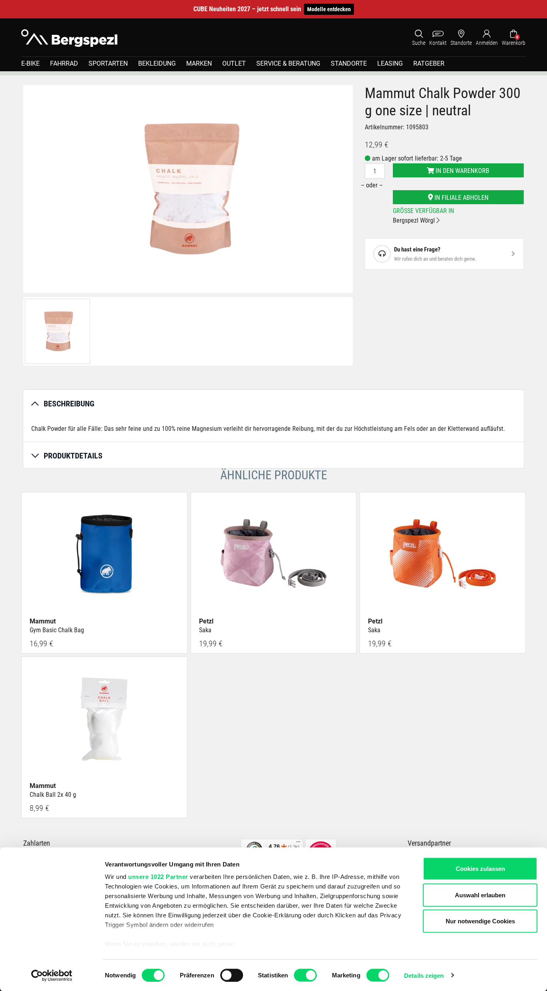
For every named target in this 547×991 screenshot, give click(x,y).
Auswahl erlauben (480, 894)
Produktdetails (73, 455)
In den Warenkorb (461, 171)
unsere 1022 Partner (158, 876)
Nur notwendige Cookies (480, 921)
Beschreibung (69, 403)
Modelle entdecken (329, 9)
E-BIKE (30, 63)
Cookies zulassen (480, 868)
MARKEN (199, 63)
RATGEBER (428, 63)
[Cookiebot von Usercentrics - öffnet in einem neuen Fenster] (52, 975)
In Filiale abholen (461, 197)
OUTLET (234, 63)
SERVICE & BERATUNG (288, 63)
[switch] (231, 975)
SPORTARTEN (108, 63)
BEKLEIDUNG (157, 63)
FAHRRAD (64, 63)
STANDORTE (349, 63)
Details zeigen (424, 975)
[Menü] (298, 843)
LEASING (390, 63)
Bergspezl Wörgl (414, 220)
